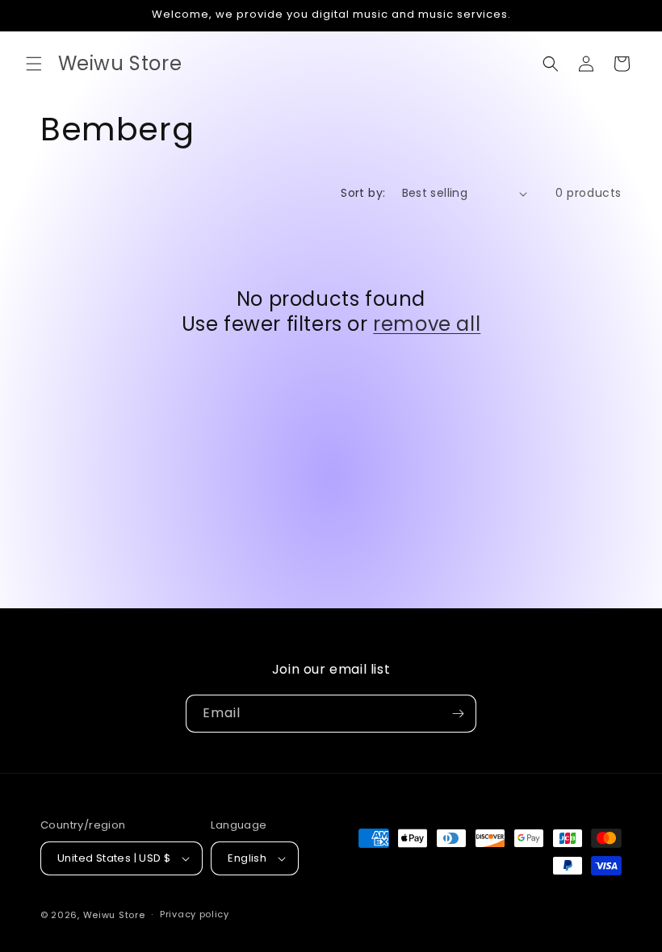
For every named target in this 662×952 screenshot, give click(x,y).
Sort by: (363, 193)
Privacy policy (194, 914)
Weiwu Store (114, 914)
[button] (34, 63)
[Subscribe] (458, 714)
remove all (426, 323)
